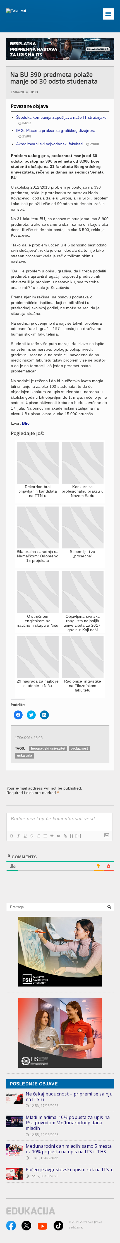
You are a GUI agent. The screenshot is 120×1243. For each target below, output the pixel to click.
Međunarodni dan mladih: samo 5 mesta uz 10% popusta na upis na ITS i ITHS (69, 1149)
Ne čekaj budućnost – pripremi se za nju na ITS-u (69, 1096)
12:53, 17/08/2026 (42, 1106)
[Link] (65, 836)
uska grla (24, 755)
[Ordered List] (38, 836)
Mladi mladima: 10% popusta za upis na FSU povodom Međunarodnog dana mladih (68, 1122)
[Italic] (18, 836)
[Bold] (11, 836)
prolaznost (79, 748)
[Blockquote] (51, 836)
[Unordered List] (45, 836)
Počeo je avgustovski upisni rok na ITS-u (70, 1169)
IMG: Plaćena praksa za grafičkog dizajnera (56, 130)
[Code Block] (58, 836)
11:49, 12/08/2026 (42, 1158)
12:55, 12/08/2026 (42, 1135)
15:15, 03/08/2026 (42, 1176)
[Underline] (24, 836)
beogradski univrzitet (48, 748)
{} (72, 836)
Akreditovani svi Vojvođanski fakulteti (49, 144)
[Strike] (31, 836)
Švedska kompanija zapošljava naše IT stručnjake (61, 117)
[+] (78, 836)
